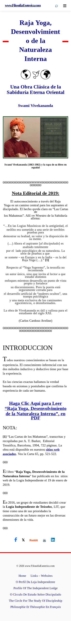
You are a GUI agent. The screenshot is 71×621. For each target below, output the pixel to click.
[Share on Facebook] (16, 540)
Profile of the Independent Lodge (35, 588)
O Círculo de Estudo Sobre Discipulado (35, 594)
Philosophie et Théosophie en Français (35, 607)
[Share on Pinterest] (44, 540)
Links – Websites (42, 575)
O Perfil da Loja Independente (35, 582)
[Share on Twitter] (23, 540)
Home (22, 575)
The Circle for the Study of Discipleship (35, 600)
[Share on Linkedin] (53, 540)
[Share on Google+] (34, 540)
